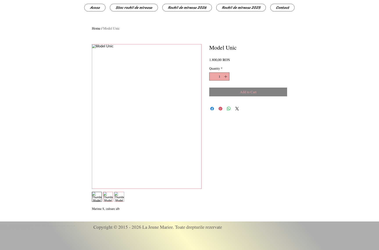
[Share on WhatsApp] (228, 108)
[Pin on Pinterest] (220, 108)
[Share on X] (237, 108)
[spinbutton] (219, 76)
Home (96, 28)
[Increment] (226, 76)
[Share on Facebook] (212, 108)
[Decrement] (212, 76)
